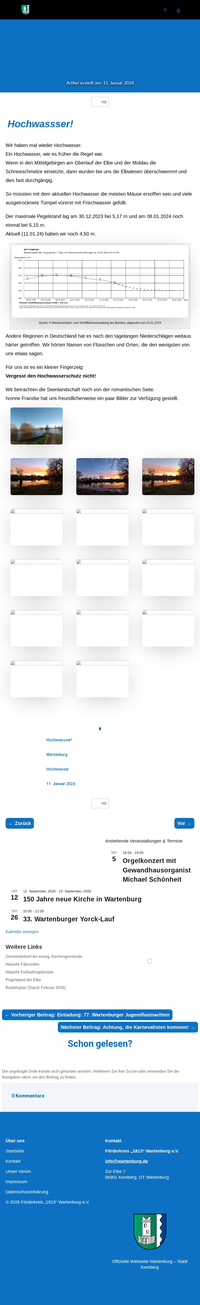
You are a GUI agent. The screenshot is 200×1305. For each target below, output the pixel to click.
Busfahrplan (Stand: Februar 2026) (36, 988)
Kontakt (13, 1161)
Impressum (16, 1181)
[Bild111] (102, 476)
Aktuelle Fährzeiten (22, 964)
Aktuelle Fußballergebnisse (29, 972)
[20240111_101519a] (36, 577)
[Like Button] (96, 102)
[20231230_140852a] (102, 628)
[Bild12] (36, 426)
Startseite (15, 1151)
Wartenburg (57, 754)
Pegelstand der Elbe (23, 980)
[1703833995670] (168, 476)
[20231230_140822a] (168, 628)
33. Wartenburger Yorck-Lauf (68, 919)
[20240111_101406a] (36, 628)
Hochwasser (57, 769)
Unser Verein (18, 1171)
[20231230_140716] (36, 679)
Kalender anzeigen (22, 932)
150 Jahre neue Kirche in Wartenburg (82, 899)
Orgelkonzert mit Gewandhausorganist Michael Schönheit (157, 870)
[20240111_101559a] (36, 527)
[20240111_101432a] (168, 577)
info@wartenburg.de (126, 1161)
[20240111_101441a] (102, 577)
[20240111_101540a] (102, 527)
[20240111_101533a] (168, 527)
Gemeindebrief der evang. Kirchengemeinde (44, 956)
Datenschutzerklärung (27, 1191)
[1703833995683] (102, 679)
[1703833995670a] (36, 476)
